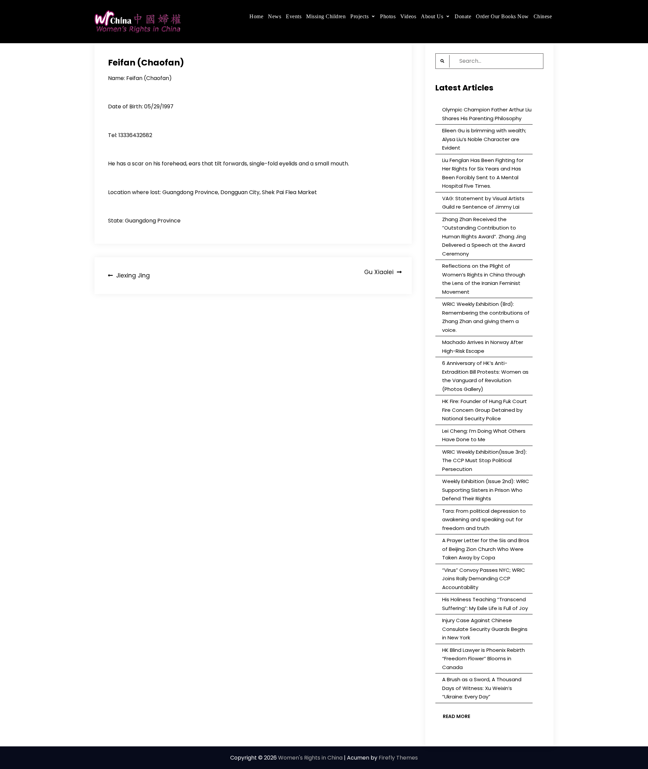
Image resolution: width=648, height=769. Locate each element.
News (274, 16)
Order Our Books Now (502, 16)
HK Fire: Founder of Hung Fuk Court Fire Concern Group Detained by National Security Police (484, 410)
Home (256, 16)
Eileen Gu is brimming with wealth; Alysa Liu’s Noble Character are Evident (484, 139)
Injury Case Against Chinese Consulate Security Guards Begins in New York (485, 629)
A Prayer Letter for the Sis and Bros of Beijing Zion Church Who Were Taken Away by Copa (485, 549)
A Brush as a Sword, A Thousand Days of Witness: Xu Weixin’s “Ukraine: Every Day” (481, 688)
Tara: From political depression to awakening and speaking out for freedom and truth (484, 519)
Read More (456, 716)
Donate (463, 16)
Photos (388, 16)
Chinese (543, 16)
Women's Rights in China (310, 758)
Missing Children (326, 16)
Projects (359, 16)
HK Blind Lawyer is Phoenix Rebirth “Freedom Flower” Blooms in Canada (483, 658)
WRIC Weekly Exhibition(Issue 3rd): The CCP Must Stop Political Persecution (484, 460)
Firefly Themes (398, 758)
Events (293, 16)
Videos (408, 16)
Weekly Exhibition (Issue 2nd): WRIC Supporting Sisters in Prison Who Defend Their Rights (485, 490)
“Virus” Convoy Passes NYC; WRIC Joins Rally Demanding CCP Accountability (483, 578)
